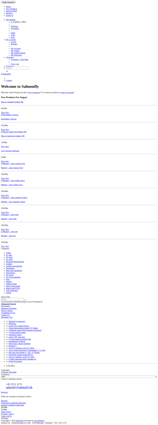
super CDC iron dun (17, 337)
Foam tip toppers (15, 361)
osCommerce (39, 421)
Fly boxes (10, 275)
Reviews (4, 392)
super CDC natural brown (19, 326)
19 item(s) (10, 57)
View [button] (3, 113)
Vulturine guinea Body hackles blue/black (25, 330)
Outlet (8, 253)
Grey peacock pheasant (10, 151)
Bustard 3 (12, 346)
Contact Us (5, 315)
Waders (9, 282)
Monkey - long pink (9, 219)
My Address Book (18, 53)
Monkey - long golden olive (12, 185)
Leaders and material (14, 266)
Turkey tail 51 (6, 416)
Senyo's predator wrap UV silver (21, 348)
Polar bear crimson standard (19, 344)
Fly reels (9, 259)
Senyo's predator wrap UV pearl (21, 357)
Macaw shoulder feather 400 (12, 102)
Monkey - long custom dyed (12, 168)
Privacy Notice (7, 311)
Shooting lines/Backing (15, 262)
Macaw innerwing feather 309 (12, 136)
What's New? (6, 412)
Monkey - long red (8, 236)
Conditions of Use (8, 313)
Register (14, 44)
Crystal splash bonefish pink (20, 339)
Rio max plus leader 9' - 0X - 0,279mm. (24, 352)
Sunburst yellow (15, 335)
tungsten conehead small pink (12, 405)
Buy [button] (7, 113)
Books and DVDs (13, 288)
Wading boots (11, 284)
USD (13, 35)
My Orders (15, 51)
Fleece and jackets (13, 286)
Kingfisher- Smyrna (8, 119)
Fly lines (9, 257)
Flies (8, 279)
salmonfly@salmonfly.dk (19, 387)
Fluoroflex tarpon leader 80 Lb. (21, 355)
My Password (16, 55)
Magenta (12, 324)
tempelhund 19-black (17, 341)
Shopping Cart (6, 317)
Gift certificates (12, 290)
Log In (13, 42)
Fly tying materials (13, 277)
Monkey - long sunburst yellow (13, 202)
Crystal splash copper (17, 332)
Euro (13, 37)
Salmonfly (20, 421)
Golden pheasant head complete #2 (22, 359)
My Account (16, 48)
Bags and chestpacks (14, 270)
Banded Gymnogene (17, 321)
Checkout (9, 66)
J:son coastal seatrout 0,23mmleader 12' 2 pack (27, 350)
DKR (13, 33)
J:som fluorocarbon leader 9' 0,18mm (23, 328)
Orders (8, 293)
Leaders (9, 264)
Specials (4, 401)
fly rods (9, 255)
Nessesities (10, 268)
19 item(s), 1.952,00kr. (20, 60)
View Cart (15, 64)
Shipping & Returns (9, 308)
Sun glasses (10, 273)
